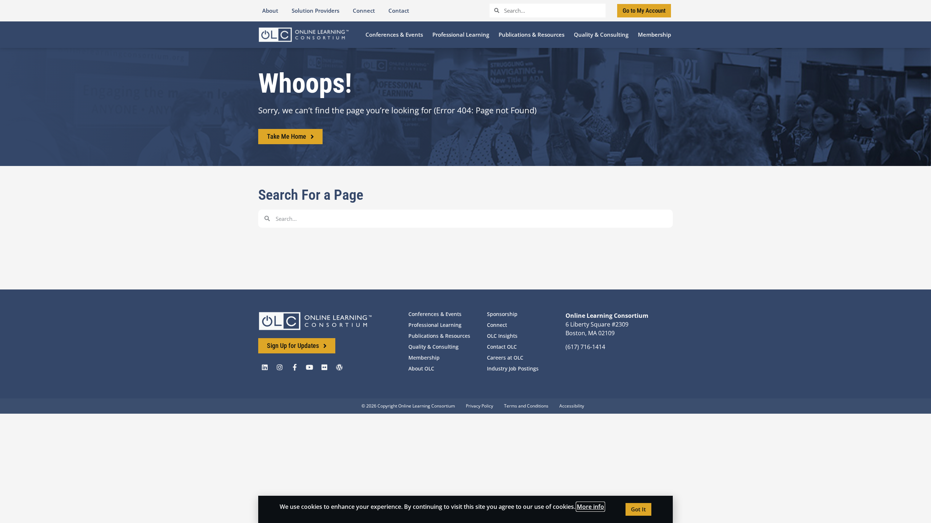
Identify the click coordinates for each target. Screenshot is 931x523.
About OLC (421, 368)
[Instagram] (279, 367)
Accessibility (571, 406)
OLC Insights (502, 335)
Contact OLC (502, 346)
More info (590, 507)
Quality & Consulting (433, 346)
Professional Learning (434, 324)
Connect (497, 324)
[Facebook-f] (294, 367)
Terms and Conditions (526, 406)
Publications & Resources (439, 335)
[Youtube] (309, 367)
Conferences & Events (434, 314)
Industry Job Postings (513, 368)
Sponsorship (502, 314)
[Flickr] (324, 367)
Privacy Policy (479, 406)
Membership (424, 357)
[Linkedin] (264, 367)
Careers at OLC (505, 357)
